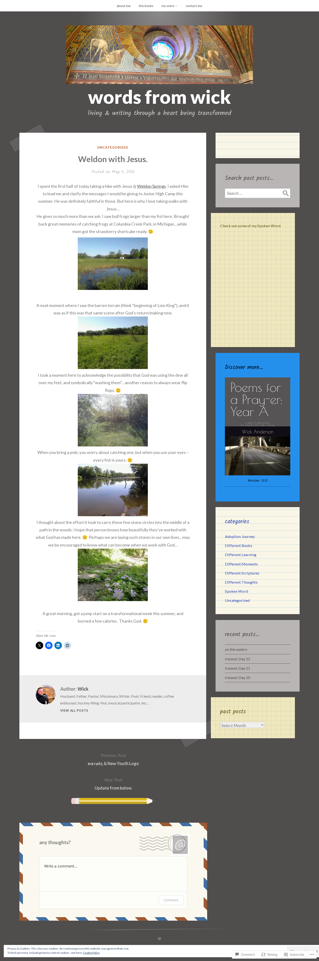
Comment (171, 900)
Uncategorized (113, 147)
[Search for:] (257, 193)
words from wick (159, 96)
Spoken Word (236, 591)
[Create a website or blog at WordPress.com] (159, 939)
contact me (194, 6)
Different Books (238, 545)
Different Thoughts (241, 582)
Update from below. (113, 783)
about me (124, 6)
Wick (83, 689)
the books (146, 6)
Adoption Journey (240, 536)
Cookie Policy (91, 952)
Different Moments (241, 564)
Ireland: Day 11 (237, 668)
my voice (168, 6)
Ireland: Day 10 (237, 677)
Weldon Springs (151, 186)
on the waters (236, 649)
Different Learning (240, 554)
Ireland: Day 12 (237, 659)
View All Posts (74, 710)
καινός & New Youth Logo (113, 759)
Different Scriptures (242, 573)
